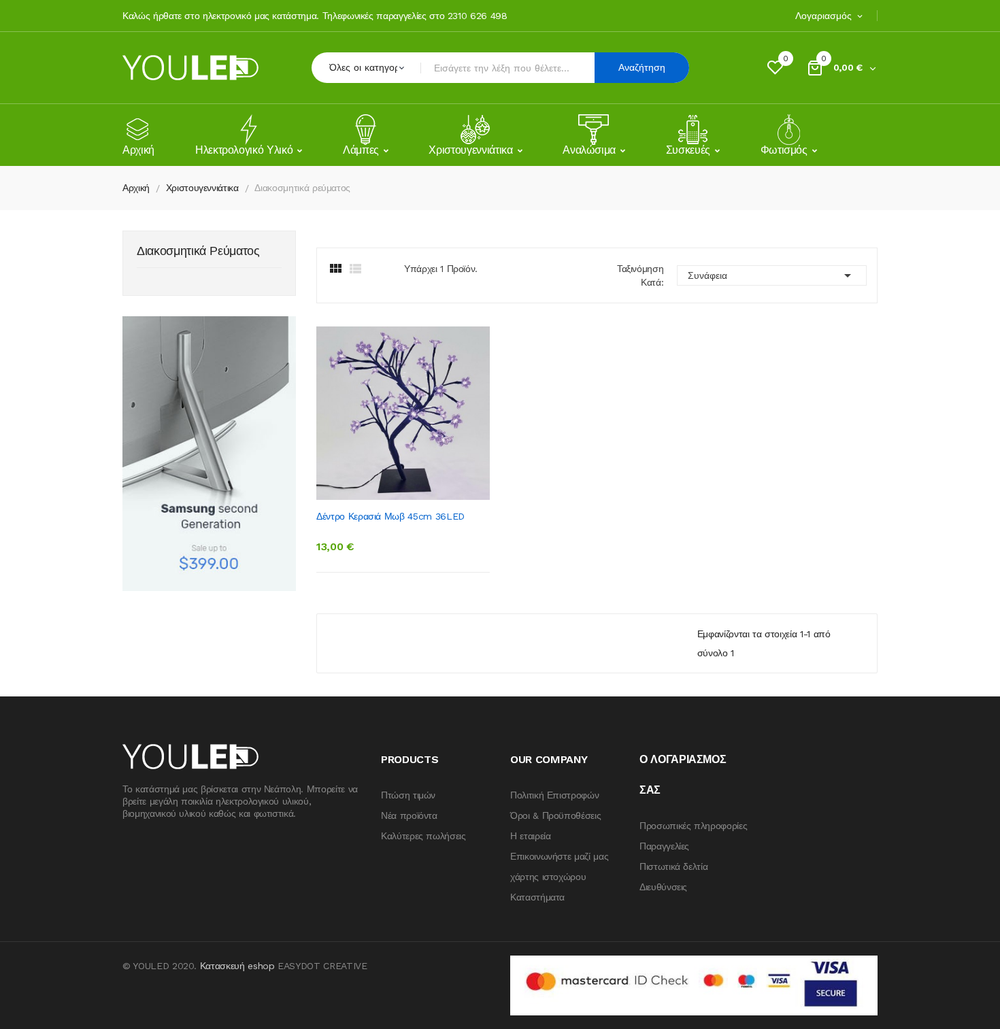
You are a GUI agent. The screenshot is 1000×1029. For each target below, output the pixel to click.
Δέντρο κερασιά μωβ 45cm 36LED (390, 516)
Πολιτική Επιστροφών (554, 795)
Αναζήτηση (641, 67)
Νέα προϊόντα (409, 815)
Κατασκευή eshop (237, 965)
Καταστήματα (537, 897)
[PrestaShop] (209, 453)
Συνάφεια (772, 275)
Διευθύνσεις (663, 886)
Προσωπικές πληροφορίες (693, 825)
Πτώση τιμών (408, 795)
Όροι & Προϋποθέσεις (555, 815)
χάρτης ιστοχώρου (548, 876)
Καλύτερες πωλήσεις (423, 835)
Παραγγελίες (664, 846)
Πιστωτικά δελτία (673, 866)
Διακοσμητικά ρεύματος (198, 251)
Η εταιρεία (530, 835)
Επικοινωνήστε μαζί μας (559, 856)
